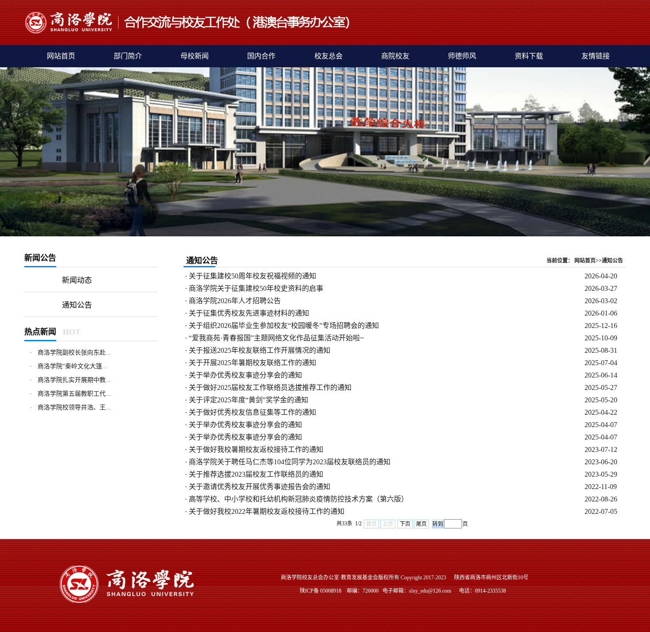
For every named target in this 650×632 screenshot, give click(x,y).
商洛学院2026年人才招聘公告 (235, 300)
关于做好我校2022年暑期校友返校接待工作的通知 (266, 511)
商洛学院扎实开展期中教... (74, 380)
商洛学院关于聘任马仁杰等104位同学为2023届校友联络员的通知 (289, 462)
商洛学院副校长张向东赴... (74, 352)
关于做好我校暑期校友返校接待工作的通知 (256, 449)
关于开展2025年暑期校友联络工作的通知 (252, 362)
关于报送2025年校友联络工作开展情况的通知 (259, 350)
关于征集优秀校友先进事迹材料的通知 (249, 313)
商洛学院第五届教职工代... (74, 393)
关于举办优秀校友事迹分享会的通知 (245, 375)
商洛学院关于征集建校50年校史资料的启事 (256, 288)
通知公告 (77, 305)
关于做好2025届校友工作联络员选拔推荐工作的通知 (270, 387)
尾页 (421, 524)
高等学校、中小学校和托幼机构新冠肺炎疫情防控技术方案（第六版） (298, 499)
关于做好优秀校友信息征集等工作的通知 (252, 412)
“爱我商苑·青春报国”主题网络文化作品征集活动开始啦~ (276, 338)
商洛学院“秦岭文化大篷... (72, 366)
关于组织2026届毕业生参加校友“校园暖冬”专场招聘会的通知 (284, 325)
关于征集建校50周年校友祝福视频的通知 (252, 276)
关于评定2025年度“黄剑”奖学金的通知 (248, 400)
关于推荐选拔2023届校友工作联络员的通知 (256, 474)
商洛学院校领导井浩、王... (74, 407)
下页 (405, 524)
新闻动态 (77, 280)
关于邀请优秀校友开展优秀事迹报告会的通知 (259, 486)
